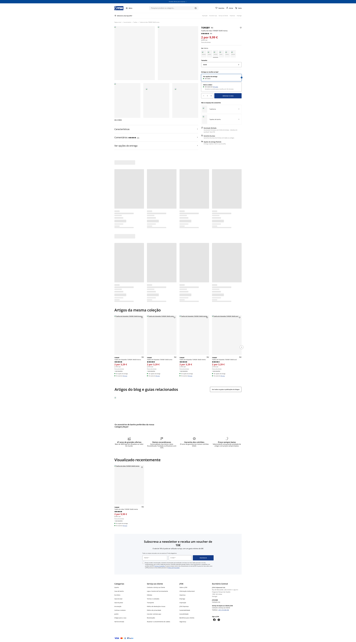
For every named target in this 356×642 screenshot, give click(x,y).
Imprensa (182, 595)
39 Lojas (215, 87)
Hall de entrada (119, 622)
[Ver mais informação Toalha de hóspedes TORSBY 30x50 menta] (194, 335)
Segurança (182, 622)
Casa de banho (119, 591)
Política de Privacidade (173, 568)
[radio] (221, 77)
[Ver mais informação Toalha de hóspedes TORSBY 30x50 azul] (227, 335)
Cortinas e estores (120, 610)
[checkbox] (143, 563)
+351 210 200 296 (223, 610)
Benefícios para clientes (186, 618)
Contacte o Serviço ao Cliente (156, 587)
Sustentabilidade (184, 610)
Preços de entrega (206, 42)
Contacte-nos (216, 602)
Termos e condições (153, 599)
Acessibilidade (183, 614)
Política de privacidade (154, 610)
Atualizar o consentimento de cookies (158, 622)
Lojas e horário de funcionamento (157, 591)
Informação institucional (187, 591)
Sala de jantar (118, 602)
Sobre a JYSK (183, 587)
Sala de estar (118, 599)
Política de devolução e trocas (156, 606)
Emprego (182, 599)
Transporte (150, 602)
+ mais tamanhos (118, 371)
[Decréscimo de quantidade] (203, 96)
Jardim (116, 614)
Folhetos (149, 595)
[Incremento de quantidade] (211, 96)
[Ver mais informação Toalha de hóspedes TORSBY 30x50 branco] (129, 335)
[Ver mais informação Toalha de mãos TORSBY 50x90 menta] (129, 484)
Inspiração (182, 602)
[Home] (118, 8)
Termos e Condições (159, 566)
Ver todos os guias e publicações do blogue (225, 389)
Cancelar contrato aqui (154, 614)
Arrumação (117, 606)
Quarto (116, 587)
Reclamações (151, 618)
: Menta (204, 48)
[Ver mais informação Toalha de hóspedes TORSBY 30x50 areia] (162, 335)
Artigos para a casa (120, 618)
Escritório (117, 595)
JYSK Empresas (184, 606)
